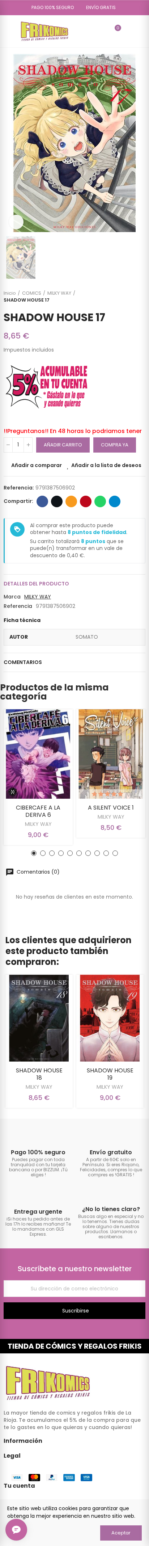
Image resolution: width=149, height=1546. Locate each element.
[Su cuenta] (128, 31)
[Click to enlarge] (16, 222)
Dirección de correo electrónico (71, 501)
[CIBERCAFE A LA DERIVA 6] (38, 754)
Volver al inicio (131, 296)
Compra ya (114, 444)
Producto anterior (121, 296)
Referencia (18, 606)
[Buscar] (102, 31)
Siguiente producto (140, 296)
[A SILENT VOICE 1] (110, 754)
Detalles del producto (36, 583)
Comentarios (23, 662)
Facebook (42, 501)
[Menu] (7, 31)
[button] (50, 7)
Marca (12, 596)
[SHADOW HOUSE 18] (39, 1018)
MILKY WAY (37, 596)
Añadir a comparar (36, 465)
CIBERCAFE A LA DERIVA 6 (38, 811)
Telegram (114, 501)
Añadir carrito (63, 444)
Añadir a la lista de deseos (106, 465)
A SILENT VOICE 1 (111, 807)
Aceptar (121, 1532)
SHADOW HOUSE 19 (110, 1074)
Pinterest (85, 501)
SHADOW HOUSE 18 (39, 1074)
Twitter (57, 501)
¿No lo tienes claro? (111, 1209)
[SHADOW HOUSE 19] (110, 1018)
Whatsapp (100, 501)
